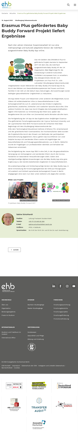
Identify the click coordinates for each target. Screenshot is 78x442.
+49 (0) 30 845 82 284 (36, 221)
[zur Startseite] (8, 287)
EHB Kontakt (6, 365)
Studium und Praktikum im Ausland (11, 333)
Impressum (16, 365)
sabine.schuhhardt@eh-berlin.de (40, 224)
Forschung (58, 300)
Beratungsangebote (8, 312)
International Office (8, 337)
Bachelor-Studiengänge (36, 305)
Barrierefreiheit (7, 368)
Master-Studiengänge (35, 308)
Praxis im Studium (8, 315)
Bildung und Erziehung (36, 339)
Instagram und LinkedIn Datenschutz (51, 365)
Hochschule (6, 300)
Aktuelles (13, 13)
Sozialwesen (32, 332)
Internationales (8, 327)
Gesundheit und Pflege (36, 335)
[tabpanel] (22, 194)
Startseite (5, 13)
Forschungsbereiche (61, 308)
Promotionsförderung (61, 319)
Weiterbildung (34, 327)
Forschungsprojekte (61, 312)
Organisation (6, 308)
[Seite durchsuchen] (68, 5)
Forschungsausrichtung (62, 305)
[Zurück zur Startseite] (6, 4)
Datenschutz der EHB (29, 365)
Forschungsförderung (61, 315)
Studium (31, 300)
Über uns (5, 305)
